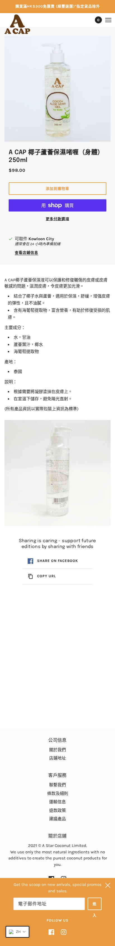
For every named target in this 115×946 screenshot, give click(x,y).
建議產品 (57, 818)
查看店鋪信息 (26, 253)
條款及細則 (57, 793)
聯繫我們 (57, 784)
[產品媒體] (57, 473)
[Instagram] (62, 932)
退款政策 (57, 810)
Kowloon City (41, 238)
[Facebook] (53, 932)
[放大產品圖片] (57, 89)
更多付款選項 (57, 219)
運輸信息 (57, 801)
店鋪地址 (57, 758)
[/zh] (22, 24)
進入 (95, 906)
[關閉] (108, 885)
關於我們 (57, 749)
